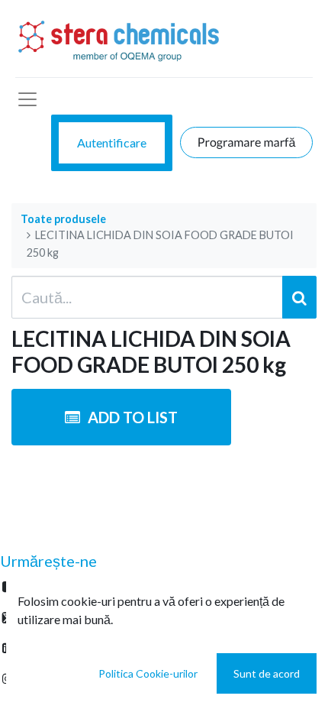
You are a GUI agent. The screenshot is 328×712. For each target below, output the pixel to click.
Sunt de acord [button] (266, 673)
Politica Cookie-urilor (148, 673)
